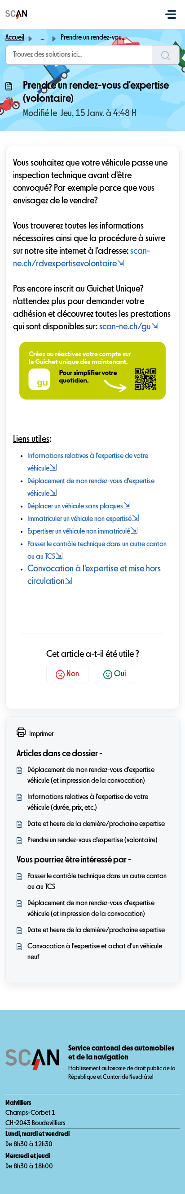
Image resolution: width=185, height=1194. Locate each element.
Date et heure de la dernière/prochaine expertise (96, 824)
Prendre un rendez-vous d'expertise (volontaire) (92, 840)
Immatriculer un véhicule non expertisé (83, 519)
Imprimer (41, 734)
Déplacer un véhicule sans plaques (75, 506)
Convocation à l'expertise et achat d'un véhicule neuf (94, 952)
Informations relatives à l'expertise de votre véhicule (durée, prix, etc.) (87, 803)
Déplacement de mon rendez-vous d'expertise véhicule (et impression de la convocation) (90, 776)
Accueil (14, 37)
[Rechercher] (166, 55)
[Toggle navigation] (171, 14)
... (42, 37)
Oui (120, 674)
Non (72, 674)
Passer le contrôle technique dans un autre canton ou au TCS (97, 882)
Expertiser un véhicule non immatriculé (82, 531)
